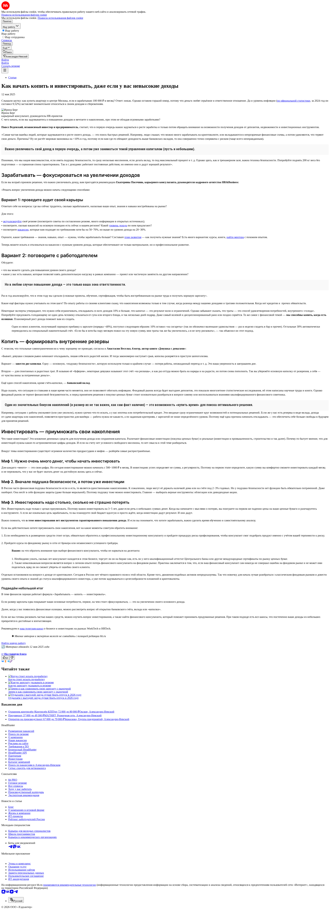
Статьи (12, 77)
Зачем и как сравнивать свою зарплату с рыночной (38, 691)
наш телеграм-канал (31, 628)
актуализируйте (12, 221)
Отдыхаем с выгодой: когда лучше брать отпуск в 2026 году (43, 697)
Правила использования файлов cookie (60, 17)
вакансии (23, 229)
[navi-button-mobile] (4, 70)
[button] (5, 59)
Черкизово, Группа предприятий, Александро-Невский (96, 719)
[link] (7, 52)
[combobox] (16, 900)
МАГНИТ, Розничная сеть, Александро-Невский (73, 715)
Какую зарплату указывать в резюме (29, 685)
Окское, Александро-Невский (96, 711)
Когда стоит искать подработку (26, 679)
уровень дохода (118, 225)
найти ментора (235, 237)
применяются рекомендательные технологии (69, 884)
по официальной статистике (293, 100)
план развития (132, 237)
